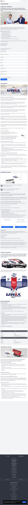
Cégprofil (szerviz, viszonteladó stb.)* (5, 54)
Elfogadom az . (6, 77)
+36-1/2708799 (14, 477)
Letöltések (14, 490)
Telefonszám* (2, 65)
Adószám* (2, 62)
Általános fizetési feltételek (14, 484)
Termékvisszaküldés (14, 499)
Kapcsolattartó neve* (3, 68)
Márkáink (14, 493)
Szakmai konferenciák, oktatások (14, 489)
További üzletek (7, 479)
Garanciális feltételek (14, 486)
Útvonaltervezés (21, 479)
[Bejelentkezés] (25, 1)
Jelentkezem (4, 79)
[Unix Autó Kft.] (14, 460)
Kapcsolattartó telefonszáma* (4, 71)
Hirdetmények (14, 487)
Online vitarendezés (14, 496)
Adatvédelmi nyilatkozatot (8, 77)
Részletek (15, 502)
